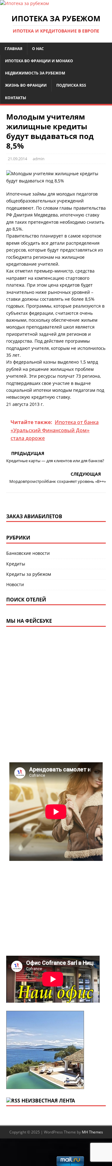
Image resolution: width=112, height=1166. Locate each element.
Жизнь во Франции (26, 85)
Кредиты (15, 564)
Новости (15, 584)
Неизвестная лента (48, 1100)
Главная (13, 48)
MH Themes (92, 1132)
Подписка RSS (71, 85)
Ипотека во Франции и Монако (39, 61)
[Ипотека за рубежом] (24, 3)
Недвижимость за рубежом (35, 73)
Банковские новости (28, 553)
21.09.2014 (17, 158)
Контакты (15, 97)
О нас (38, 48)
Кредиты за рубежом (28, 574)
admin (38, 158)
